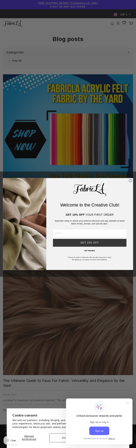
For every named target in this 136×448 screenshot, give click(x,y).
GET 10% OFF (90, 243)
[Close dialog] (130, 180)
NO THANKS (89, 251)
